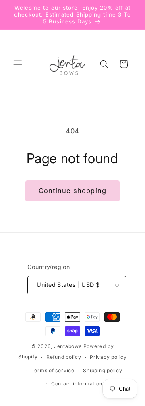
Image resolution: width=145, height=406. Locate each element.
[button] (17, 64)
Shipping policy (102, 370)
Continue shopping (72, 190)
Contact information (77, 384)
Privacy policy (108, 357)
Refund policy (63, 357)
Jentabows (68, 346)
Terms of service (53, 370)
